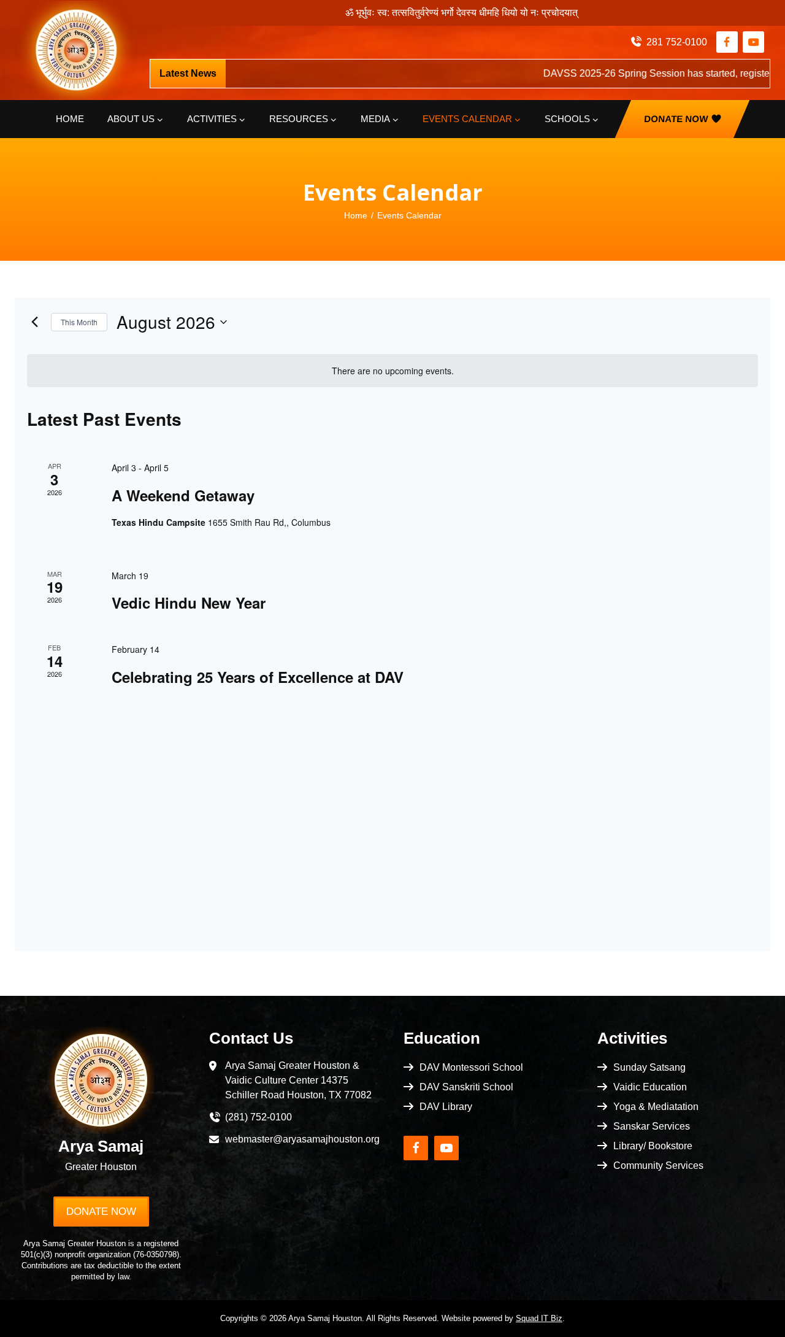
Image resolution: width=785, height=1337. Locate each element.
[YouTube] (753, 42)
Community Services (658, 1165)
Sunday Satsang (649, 1067)
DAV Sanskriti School (466, 1087)
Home (70, 119)
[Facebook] (727, 42)
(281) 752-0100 (258, 1117)
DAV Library (445, 1106)
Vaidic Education (650, 1087)
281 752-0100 (676, 42)
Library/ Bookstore (652, 1146)
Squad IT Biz (539, 1318)
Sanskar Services (651, 1126)
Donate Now (675, 119)
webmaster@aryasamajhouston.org (302, 1139)
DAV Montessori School (471, 1067)
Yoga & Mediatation (656, 1106)
